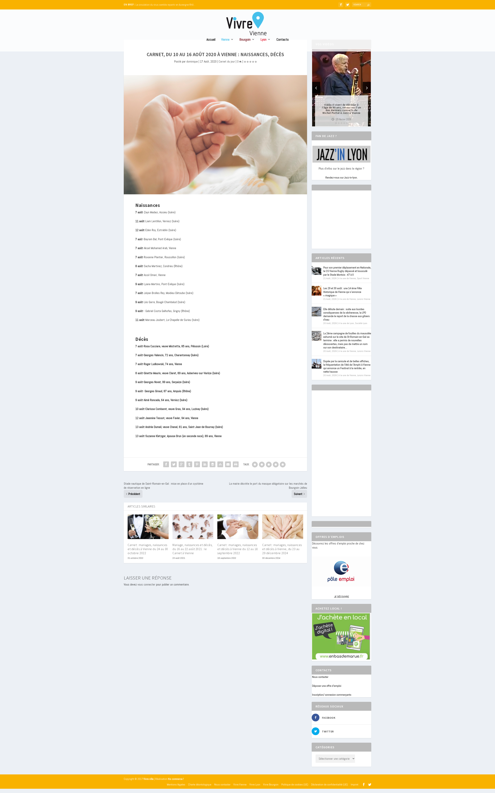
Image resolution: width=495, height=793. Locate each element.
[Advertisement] (341, 223)
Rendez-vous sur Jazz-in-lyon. (341, 177)
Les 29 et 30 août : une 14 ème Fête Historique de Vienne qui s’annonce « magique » (342, 291)
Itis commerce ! (176, 779)
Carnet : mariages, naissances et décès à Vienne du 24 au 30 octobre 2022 (148, 549)
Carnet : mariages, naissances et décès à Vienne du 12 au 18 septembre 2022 (237, 549)
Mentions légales (176, 784)
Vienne (225, 40)
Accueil (211, 40)
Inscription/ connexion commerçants (331, 694)
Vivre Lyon (254, 784)
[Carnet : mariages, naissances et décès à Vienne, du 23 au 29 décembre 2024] (282, 526)
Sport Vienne (363, 278)
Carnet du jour (227, 61)
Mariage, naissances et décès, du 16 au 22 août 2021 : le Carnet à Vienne (192, 549)
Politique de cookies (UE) (294, 784)
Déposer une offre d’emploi (326, 686)
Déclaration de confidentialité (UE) (329, 784)
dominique (192, 61)
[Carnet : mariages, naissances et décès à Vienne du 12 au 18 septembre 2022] (237, 526)
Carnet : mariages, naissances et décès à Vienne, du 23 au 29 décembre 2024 (282, 549)
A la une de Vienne (347, 278)
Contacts (283, 40)
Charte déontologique (199, 784)
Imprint (354, 784)
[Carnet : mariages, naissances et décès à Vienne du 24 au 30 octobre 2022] (148, 526)
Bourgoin (245, 40)
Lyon (263, 40)
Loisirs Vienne (363, 299)
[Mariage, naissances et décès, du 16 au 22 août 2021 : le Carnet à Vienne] (192, 526)
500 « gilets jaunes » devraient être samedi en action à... (165, 4)
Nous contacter (320, 677)
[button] (336, 123)
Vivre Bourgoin (270, 784)
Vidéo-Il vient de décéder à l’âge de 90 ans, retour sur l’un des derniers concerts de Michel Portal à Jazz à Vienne (341, 109)
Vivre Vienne (240, 784)
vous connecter (146, 584)
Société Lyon (361, 323)
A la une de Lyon (346, 323)
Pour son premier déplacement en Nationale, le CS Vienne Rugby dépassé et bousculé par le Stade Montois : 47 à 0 (347, 271)
